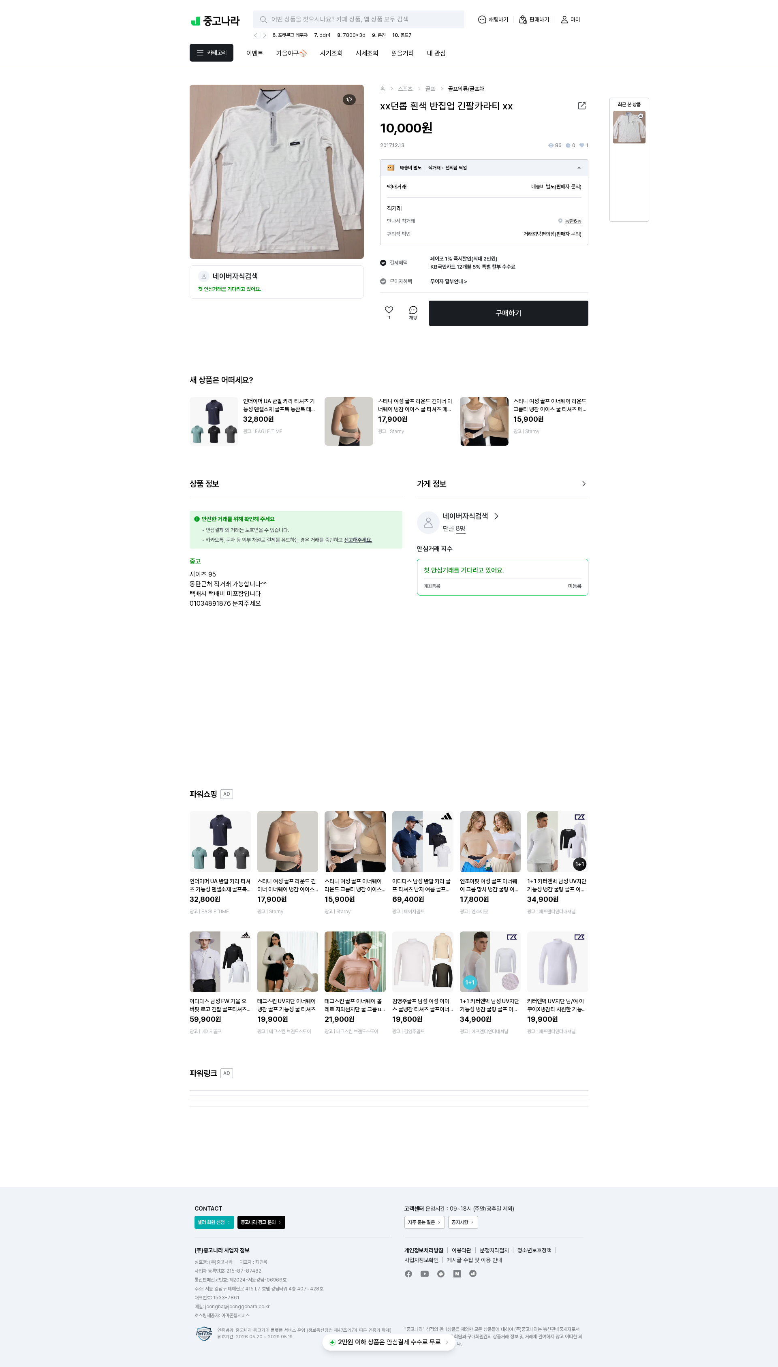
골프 (430, 88)
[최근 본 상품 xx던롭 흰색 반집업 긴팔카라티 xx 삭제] (640, 116)
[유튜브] (425, 1274)
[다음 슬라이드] (349, 172)
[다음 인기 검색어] (263, 35)
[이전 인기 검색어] (256, 35)
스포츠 (405, 88)
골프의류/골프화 (466, 88)
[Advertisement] (389, 699)
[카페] (441, 1274)
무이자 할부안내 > (448, 281)
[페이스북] (408, 1274)
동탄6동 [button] (573, 221)
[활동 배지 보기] (496, 516)
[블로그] (457, 1274)
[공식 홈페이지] (473, 1273)
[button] (582, 106)
